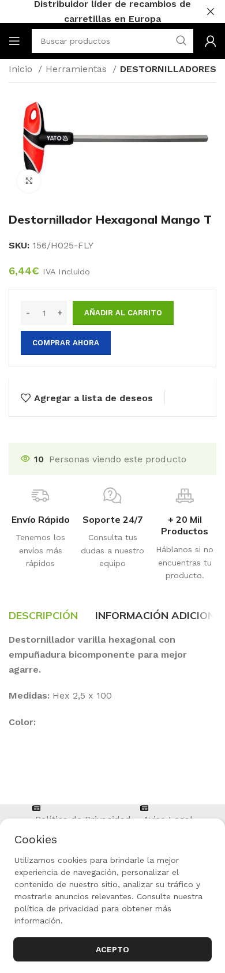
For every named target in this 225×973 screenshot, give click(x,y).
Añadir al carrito (123, 312)
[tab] (43, 616)
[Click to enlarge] (28, 181)
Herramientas (78, 68)
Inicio (22, 68)
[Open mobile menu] (14, 40)
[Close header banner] (210, 11)
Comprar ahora (65, 342)
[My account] (210, 40)
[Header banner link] (95, 11)
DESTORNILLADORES (168, 68)
